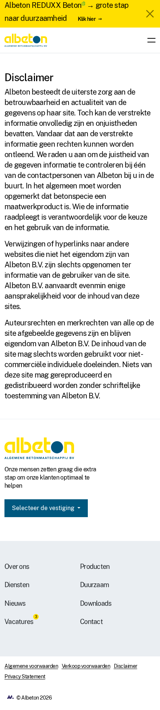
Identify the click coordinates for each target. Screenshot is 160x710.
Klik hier (87, 19)
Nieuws (15, 603)
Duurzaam (94, 585)
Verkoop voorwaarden (86, 666)
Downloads (95, 603)
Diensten (16, 585)
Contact (91, 621)
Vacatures (18, 621)
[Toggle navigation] (149, 40)
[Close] (150, 13)
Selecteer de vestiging (44, 508)
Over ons (16, 566)
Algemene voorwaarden (31, 666)
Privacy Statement (24, 676)
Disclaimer (125, 666)
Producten (94, 566)
